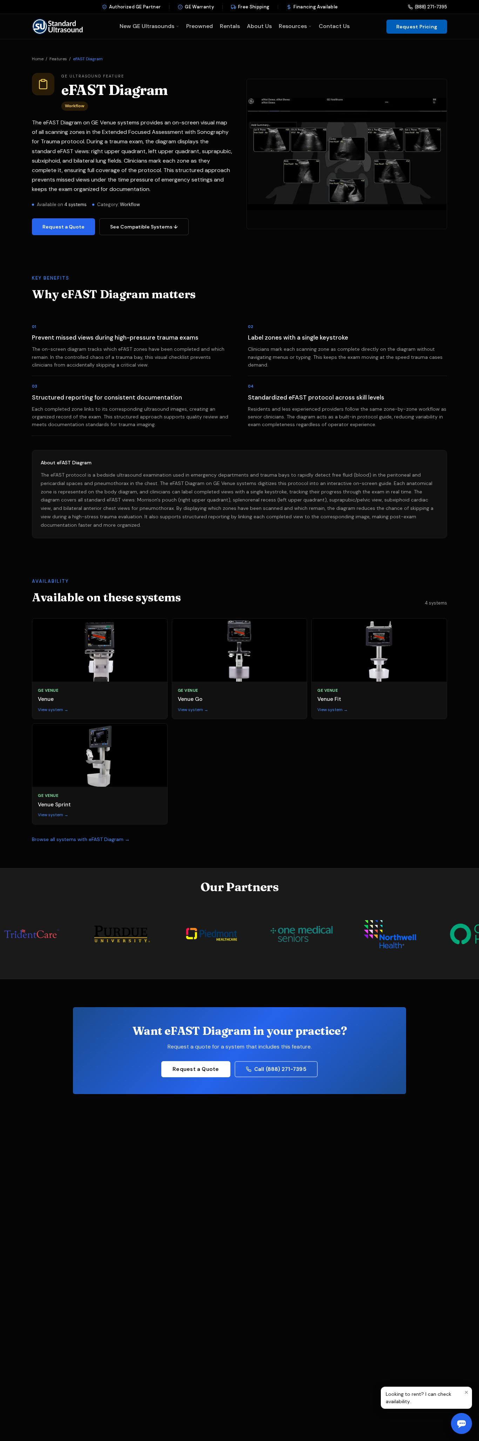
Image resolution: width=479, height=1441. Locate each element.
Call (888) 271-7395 (280, 1069)
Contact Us (334, 26)
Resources (293, 26)
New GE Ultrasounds (147, 26)
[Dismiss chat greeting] (466, 1392)
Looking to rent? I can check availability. (418, 1397)
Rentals (230, 26)
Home (37, 59)
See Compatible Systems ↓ (144, 227)
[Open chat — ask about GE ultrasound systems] (461, 1423)
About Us (259, 26)
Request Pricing (416, 26)
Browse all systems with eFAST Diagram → (81, 839)
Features (58, 59)
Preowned (199, 26)
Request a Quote (63, 227)
